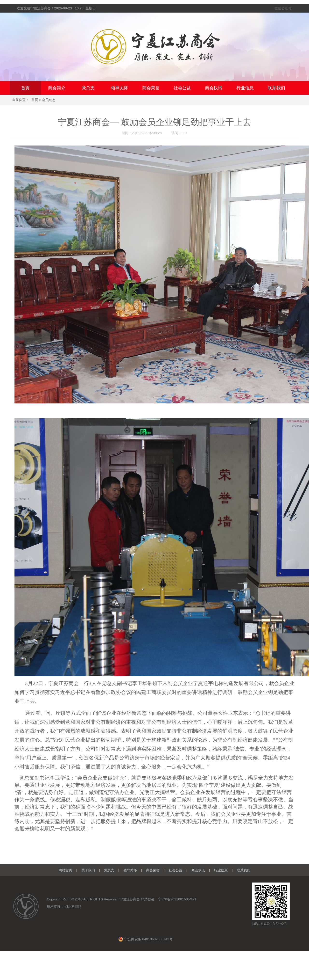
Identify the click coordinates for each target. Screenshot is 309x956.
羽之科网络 (73, 906)
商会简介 (56, 88)
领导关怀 (119, 88)
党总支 (88, 88)
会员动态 (49, 100)
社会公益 (182, 88)
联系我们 (276, 88)
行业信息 (245, 88)
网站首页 (65, 870)
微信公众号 (282, 8)
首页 (25, 88)
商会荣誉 (151, 88)
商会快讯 (213, 88)
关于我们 (88, 870)
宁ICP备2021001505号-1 (177, 899)
